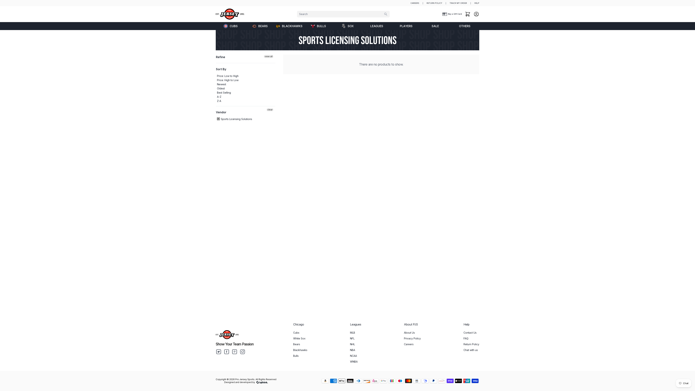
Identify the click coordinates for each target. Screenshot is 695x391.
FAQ (466, 338)
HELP (476, 3)
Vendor (221, 112)
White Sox (299, 338)
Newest (221, 84)
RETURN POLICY (434, 3)
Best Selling (224, 92)
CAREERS (414, 3)
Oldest (221, 88)
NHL (352, 344)
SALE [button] (435, 26)
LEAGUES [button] (376, 26)
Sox (351, 26)
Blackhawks (292, 26)
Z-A (219, 100)
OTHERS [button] (464, 26)
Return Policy (471, 344)
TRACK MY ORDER (458, 3)
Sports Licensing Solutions (236, 119)
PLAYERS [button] (406, 26)
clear (270, 109)
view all (269, 56)
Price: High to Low (228, 80)
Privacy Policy (412, 338)
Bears (263, 26)
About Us (409, 332)
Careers (409, 344)
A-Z (219, 96)
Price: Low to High (228, 75)
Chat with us (471, 350)
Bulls (321, 26)
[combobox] (343, 14)
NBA (352, 350)
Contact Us (470, 332)
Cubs (234, 26)
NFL (352, 338)
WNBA (354, 361)
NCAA (353, 355)
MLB (352, 332)
